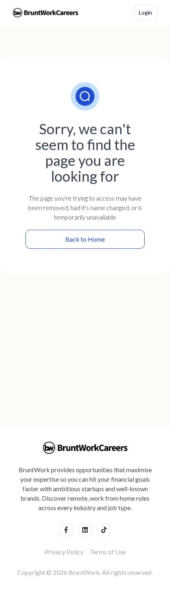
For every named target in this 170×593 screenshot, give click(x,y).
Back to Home (85, 239)
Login (145, 12)
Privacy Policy (64, 551)
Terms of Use (108, 551)
